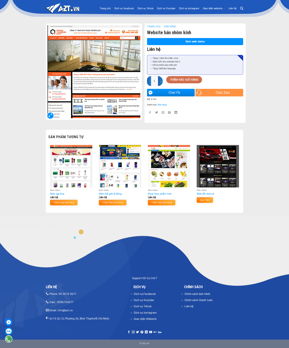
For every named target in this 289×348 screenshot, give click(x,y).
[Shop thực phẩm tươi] (169, 166)
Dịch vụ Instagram (189, 8)
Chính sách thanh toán (198, 300)
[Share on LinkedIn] (176, 112)
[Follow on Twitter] (137, 332)
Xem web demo (195, 41)
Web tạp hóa (57, 193)
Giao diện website (212, 8)
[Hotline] (8, 339)
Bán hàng (170, 26)
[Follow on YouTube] (150, 332)
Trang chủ (105, 8)
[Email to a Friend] (163, 112)
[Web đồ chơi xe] (218, 166)
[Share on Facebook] (150, 112)
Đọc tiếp (205, 200)
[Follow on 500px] (160, 332)
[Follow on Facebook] (128, 332)
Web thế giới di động (110, 193)
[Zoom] (50, 115)
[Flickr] (155, 332)
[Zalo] (8, 331)
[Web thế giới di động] (120, 166)
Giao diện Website (145, 319)
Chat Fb (174, 93)
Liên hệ (232, 8)
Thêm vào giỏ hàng (184, 79)
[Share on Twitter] (157, 112)
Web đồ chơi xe (205, 193)
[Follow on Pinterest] (141, 332)
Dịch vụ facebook (124, 8)
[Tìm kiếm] (241, 8)
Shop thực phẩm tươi (159, 193)
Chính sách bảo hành (197, 294)
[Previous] (48, 176)
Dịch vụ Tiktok (145, 8)
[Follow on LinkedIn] (146, 332)
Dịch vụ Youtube (166, 8)
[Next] (240, 176)
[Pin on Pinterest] (169, 112)
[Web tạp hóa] (71, 166)
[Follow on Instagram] (133, 332)
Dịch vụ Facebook (145, 294)
